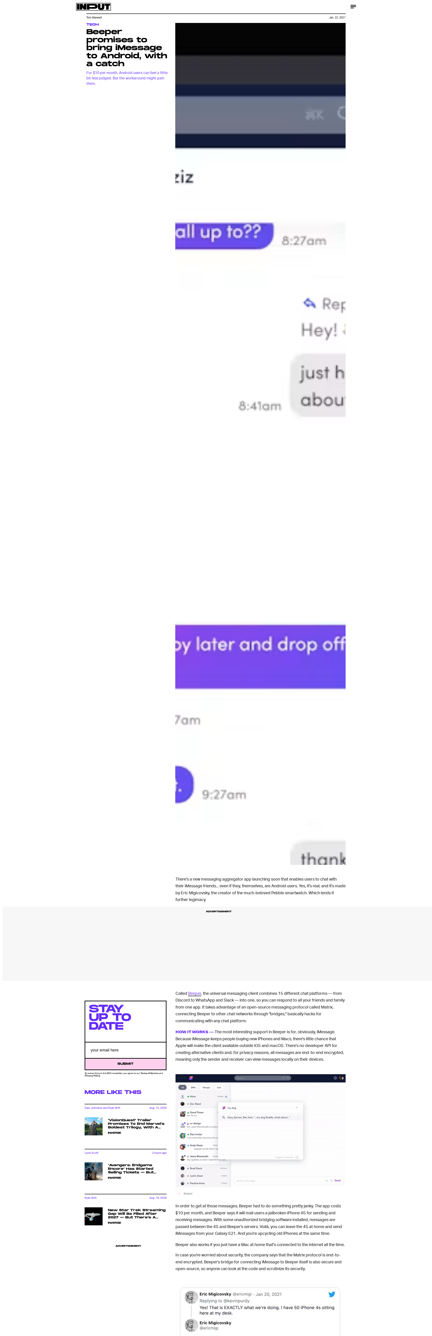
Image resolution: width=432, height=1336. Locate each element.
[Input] (93, 6)
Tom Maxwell (94, 17)
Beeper (194, 993)
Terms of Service (150, 1073)
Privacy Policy (92, 1075)
